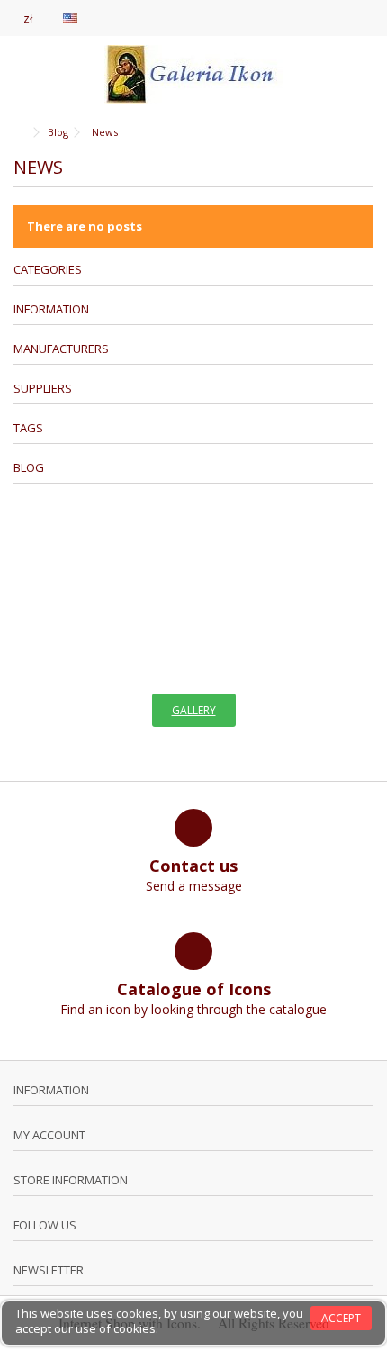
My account (50, 1135)
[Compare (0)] (360, 20)
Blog (29, 467)
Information (51, 309)
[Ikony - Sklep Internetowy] (193, 74)
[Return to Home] (19, 133)
